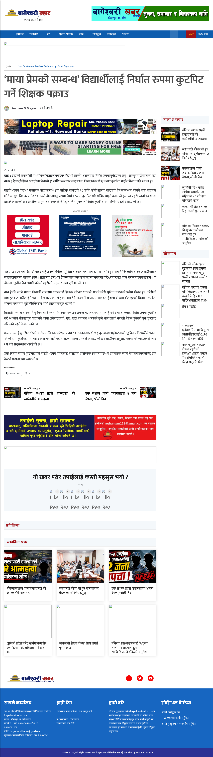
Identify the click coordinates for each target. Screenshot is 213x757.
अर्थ (48, 34)
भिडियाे (125, 34)
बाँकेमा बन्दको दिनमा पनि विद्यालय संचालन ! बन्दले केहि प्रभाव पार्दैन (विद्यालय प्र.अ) (195, 294)
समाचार (33, 34)
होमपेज (20, 34)
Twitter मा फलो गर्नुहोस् (175, 718)
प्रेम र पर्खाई (189, 307)
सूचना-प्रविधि (66, 34)
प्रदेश (81, 34)
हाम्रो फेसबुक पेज (170, 712)
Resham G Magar (23, 108)
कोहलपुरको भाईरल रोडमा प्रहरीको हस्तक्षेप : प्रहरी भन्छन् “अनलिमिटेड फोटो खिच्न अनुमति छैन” (194, 353)
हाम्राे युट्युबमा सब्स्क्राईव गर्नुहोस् (178, 723)
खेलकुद (97, 34)
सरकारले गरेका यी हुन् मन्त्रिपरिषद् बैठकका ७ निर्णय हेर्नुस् (79, 591)
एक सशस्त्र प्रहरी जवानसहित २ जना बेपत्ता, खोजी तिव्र (132, 591)
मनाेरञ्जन (111, 34)
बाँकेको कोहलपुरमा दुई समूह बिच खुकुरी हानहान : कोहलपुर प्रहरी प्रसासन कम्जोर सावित (194, 272)
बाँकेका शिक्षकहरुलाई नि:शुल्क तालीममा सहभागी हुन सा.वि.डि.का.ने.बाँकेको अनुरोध (129, 648)
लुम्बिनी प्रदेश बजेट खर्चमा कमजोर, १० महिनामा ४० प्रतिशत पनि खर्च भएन (27, 648)
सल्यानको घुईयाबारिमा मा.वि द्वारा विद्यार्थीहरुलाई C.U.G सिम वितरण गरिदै (195, 332)
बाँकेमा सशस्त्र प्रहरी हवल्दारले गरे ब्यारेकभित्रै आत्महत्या (26, 591)
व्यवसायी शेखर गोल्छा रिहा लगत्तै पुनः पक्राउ (78, 646)
